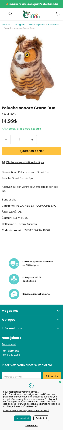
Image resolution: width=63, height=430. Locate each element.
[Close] (60, 382)
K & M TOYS (9, 114)
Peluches (53, 24)
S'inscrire (52, 376)
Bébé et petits (37, 24)
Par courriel (9, 344)
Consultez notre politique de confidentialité (26, 410)
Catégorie (19, 24)
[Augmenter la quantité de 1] (32, 139)
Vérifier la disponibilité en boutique (25, 162)
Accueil (6, 24)
